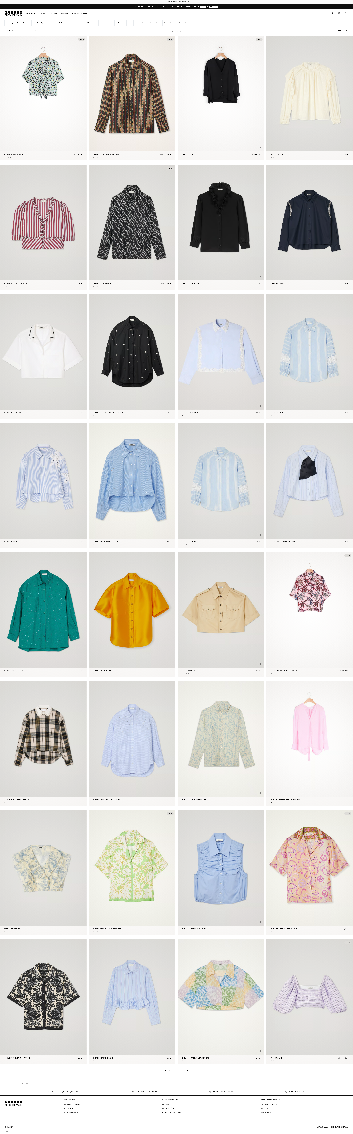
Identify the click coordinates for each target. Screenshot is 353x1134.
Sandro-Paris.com (183, 1)
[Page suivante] (187, 1070)
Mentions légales (169, 1108)
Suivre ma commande (72, 1112)
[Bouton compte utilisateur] (332, 13)
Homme (54, 13)
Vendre (64, 13)
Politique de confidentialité (173, 1112)
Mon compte (265, 1108)
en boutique (213, 6)
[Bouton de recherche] (339, 13)
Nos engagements (81, 13)
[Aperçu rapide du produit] (83, 148)
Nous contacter (70, 1108)
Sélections (31, 13)
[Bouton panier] (346, 13)
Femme (43, 13)
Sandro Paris (266, 1112)
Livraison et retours (269, 1104)
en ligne (203, 6)
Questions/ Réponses (72, 1104)
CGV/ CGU (165, 1104)
